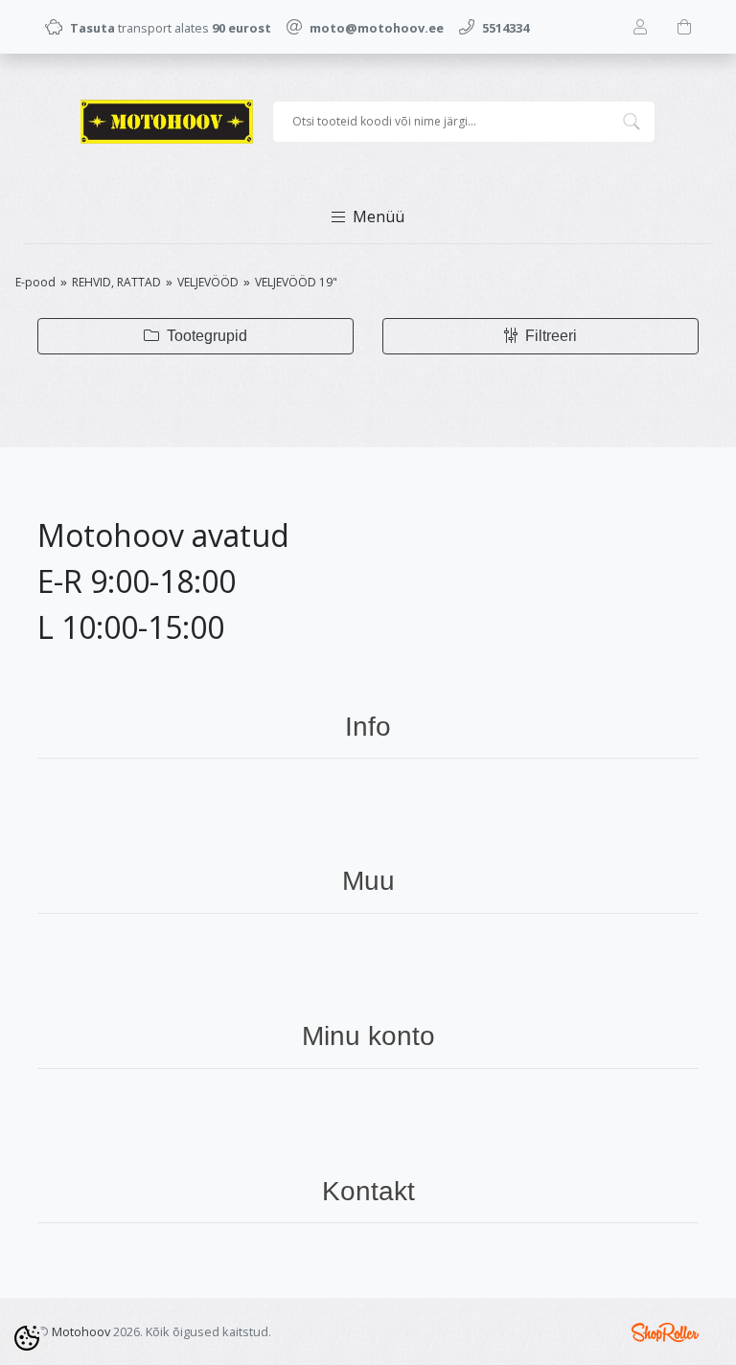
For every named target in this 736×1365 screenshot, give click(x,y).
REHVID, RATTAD (116, 282)
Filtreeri (549, 336)
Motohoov (81, 1331)
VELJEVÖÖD (208, 282)
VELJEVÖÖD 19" (296, 282)
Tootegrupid (205, 336)
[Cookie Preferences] (27, 1338)
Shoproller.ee (665, 1332)
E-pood (35, 282)
